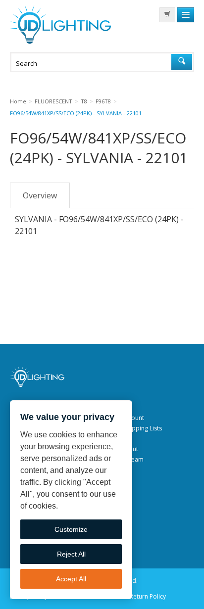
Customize (71, 529)
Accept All (71, 579)
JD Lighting (60, 24)
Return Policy (148, 596)
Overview (40, 195)
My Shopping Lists (137, 428)
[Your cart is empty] (167, 14)
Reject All (71, 554)
